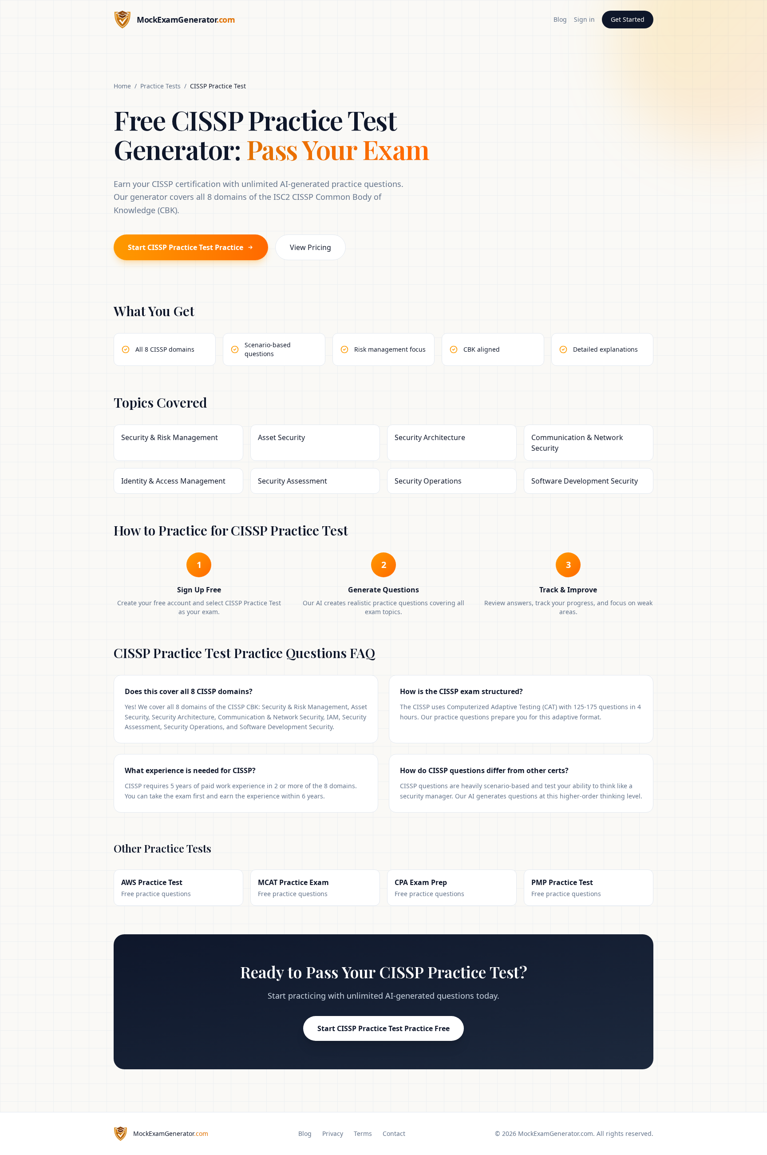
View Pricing (310, 247)
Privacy (332, 1133)
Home (122, 86)
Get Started (627, 19)
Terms (363, 1133)
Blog (560, 19)
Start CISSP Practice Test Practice (185, 247)
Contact (394, 1133)
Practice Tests (160, 86)
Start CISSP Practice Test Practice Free (383, 1028)
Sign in (584, 19)
